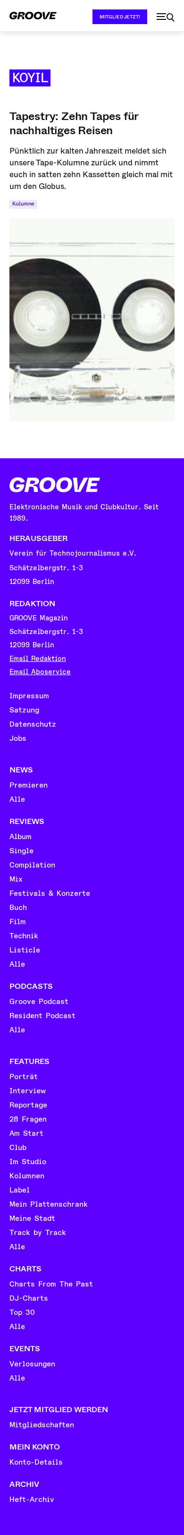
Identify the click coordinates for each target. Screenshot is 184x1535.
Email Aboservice (40, 672)
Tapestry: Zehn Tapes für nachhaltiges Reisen (74, 123)
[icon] (166, 17)
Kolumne (23, 203)
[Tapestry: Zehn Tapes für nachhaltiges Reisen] (92, 319)
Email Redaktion (37, 658)
